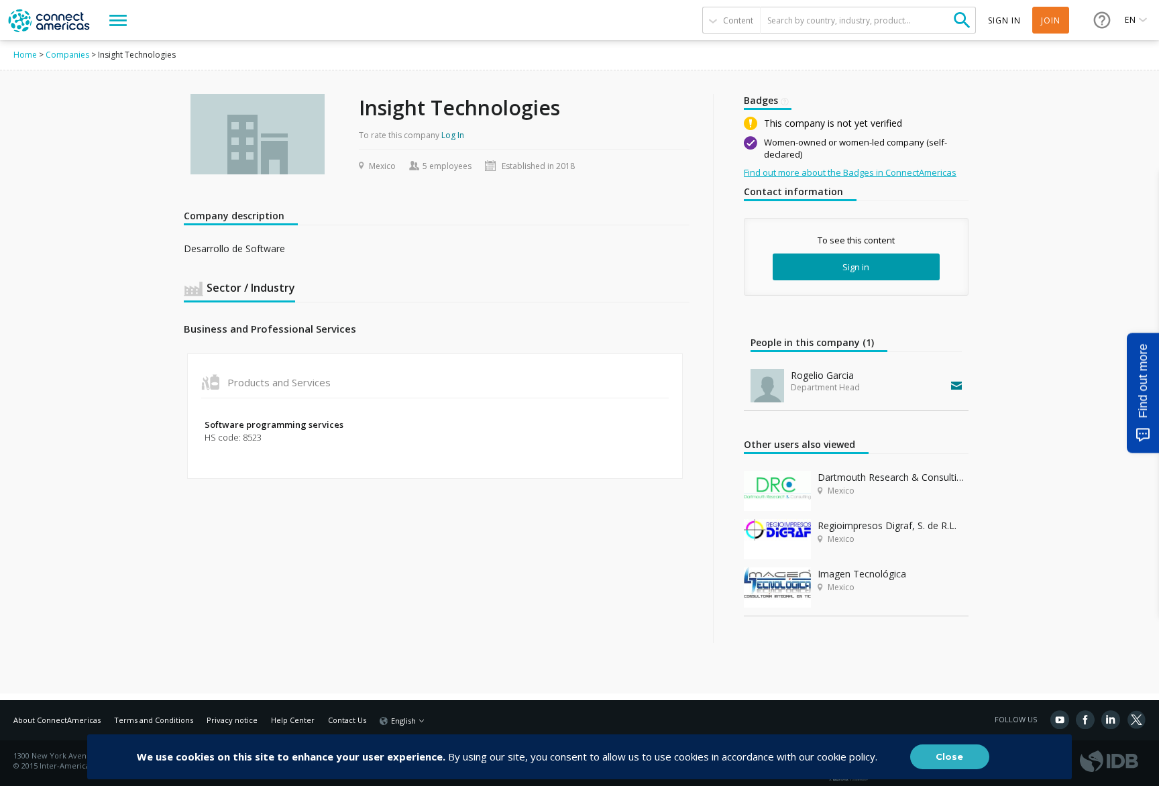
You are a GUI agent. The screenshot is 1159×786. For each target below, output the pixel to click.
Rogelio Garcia (822, 375)
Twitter (1136, 719)
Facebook (1085, 719)
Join (1050, 20)
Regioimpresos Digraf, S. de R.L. (887, 525)
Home (25, 54)
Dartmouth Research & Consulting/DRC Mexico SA (893, 477)
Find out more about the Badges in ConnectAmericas (850, 172)
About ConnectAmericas (57, 720)
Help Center (293, 720)
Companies (67, 54)
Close (949, 756)
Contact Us (347, 720)
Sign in (855, 267)
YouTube (1059, 719)
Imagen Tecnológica (862, 573)
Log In (452, 135)
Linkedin (1110, 719)
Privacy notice (232, 720)
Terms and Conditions (153, 720)
